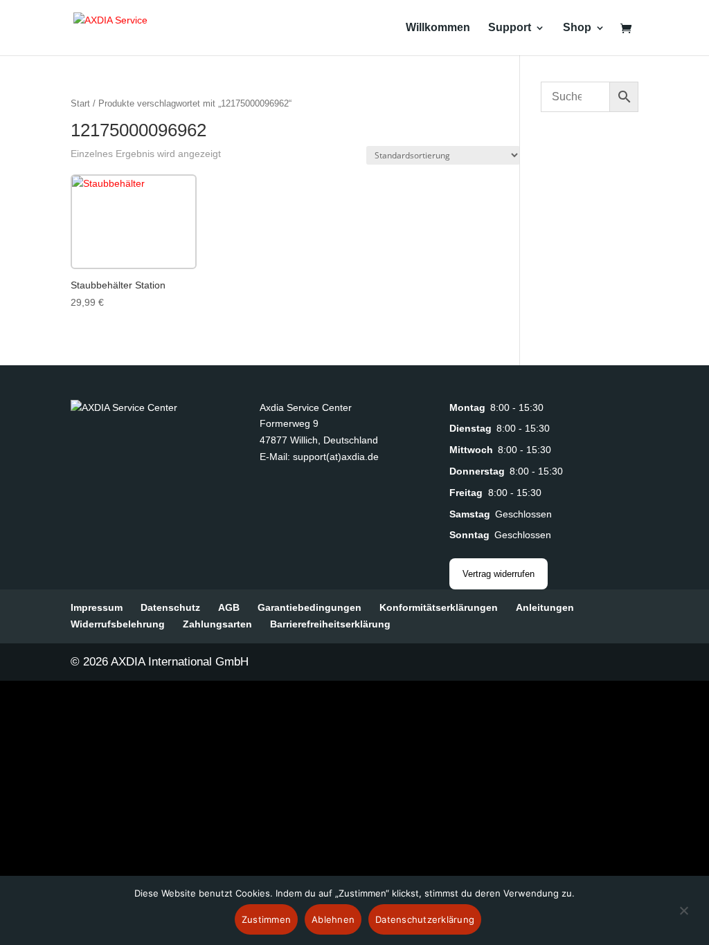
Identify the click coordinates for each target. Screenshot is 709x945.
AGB (229, 607)
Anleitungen (545, 607)
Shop (577, 28)
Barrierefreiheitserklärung (330, 624)
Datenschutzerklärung (424, 919)
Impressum (97, 607)
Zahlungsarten (217, 624)
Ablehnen (333, 919)
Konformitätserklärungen (438, 607)
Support (509, 28)
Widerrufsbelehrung (118, 624)
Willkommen (438, 28)
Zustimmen (266, 919)
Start (80, 103)
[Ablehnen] (683, 918)
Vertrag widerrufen (499, 574)
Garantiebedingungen (309, 607)
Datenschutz (170, 607)
